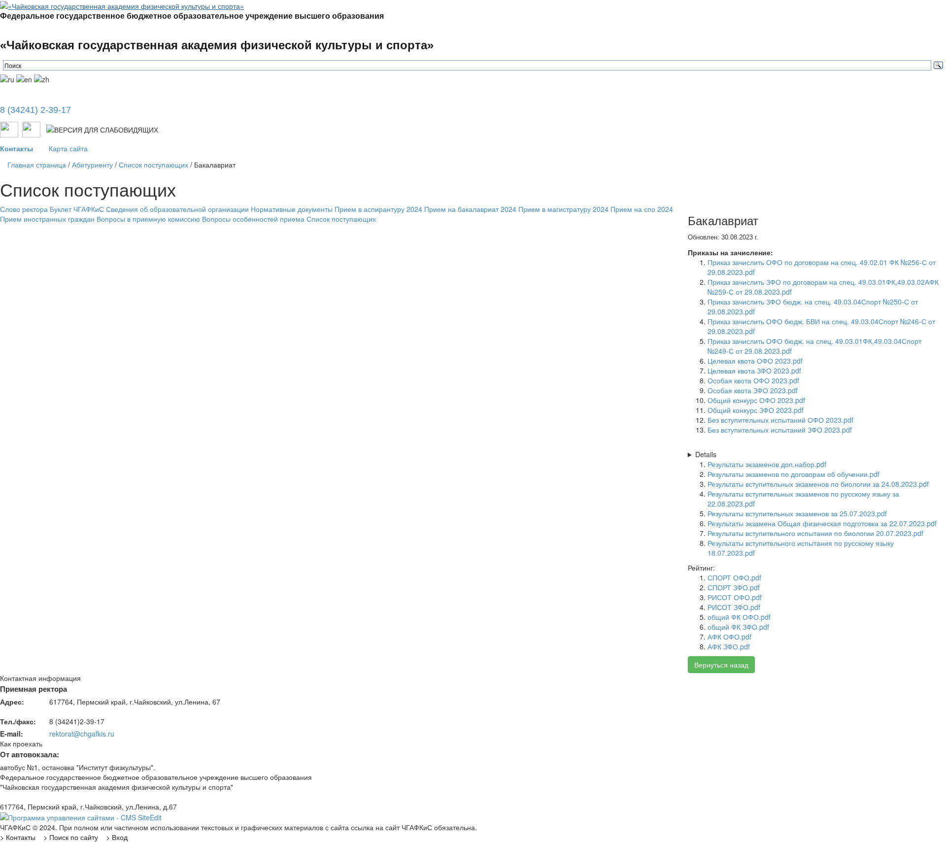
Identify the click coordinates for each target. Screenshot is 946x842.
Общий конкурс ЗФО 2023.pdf (756, 410)
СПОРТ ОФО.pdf (734, 577)
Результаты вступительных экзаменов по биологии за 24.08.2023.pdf (818, 484)
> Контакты (17, 837)
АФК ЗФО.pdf (729, 646)
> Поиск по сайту (70, 837)
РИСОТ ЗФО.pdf (734, 607)
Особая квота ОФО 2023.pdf (753, 380)
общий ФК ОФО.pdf (739, 617)
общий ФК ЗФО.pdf (738, 627)
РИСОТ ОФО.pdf (735, 597)
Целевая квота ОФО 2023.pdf (755, 361)
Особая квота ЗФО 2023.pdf (753, 390)
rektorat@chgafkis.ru (81, 734)
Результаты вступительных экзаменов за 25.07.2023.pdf (797, 513)
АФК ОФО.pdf (729, 636)
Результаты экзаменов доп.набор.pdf (767, 464)
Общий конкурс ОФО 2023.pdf (756, 400)
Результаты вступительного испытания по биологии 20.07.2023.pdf (815, 533)
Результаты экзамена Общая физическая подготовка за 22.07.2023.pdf (822, 523)
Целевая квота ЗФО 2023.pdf (754, 370)
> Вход (117, 837)
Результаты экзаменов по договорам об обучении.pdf (793, 474)
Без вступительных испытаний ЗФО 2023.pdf (780, 430)
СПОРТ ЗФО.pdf (734, 587)
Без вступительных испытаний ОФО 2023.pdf (780, 420)
